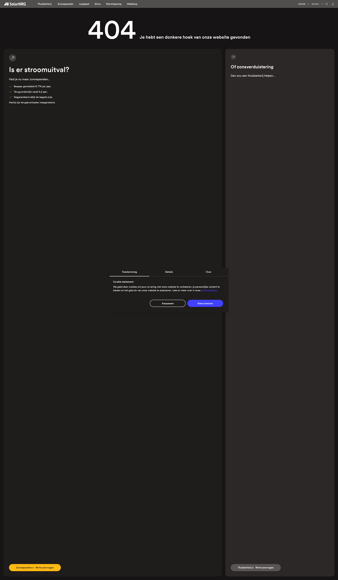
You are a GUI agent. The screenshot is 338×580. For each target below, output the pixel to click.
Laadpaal (84, 4)
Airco (98, 4)
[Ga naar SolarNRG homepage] (15, 4)
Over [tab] (208, 271)
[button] (45, 4)
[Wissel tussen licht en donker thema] (332, 4)
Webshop (132, 4)
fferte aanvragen (35, 567)
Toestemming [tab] (129, 271)
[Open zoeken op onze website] (326, 4)
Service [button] (315, 4)
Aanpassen (168, 303)
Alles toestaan (205, 303)
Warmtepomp (113, 4)
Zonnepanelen (65, 4)
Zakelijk (301, 4)
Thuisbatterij (44, 4)
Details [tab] (169, 271)
